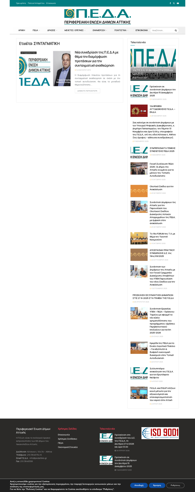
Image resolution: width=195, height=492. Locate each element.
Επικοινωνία (51, 3)
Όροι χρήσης (21, 3)
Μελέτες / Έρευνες (74, 30)
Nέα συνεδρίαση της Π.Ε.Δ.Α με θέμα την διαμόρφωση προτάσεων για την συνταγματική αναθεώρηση (96, 59)
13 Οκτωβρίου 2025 (158, 243)
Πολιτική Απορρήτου (36, 3)
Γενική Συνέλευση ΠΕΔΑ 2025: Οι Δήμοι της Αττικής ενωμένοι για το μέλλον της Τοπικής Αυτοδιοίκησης (162, 169)
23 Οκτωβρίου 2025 (158, 193)
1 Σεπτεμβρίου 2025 (159, 288)
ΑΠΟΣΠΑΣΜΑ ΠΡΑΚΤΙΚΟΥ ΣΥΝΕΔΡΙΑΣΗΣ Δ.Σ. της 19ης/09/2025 (162, 253)
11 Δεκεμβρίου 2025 (158, 99)
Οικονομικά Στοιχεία (68, 447)
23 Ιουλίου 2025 (157, 336)
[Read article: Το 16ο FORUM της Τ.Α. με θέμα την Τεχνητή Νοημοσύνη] (139, 238)
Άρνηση (157, 485)
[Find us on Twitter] (174, 3)
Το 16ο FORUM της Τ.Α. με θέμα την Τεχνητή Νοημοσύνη (162, 236)
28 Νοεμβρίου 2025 (158, 116)
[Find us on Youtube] (178, 3)
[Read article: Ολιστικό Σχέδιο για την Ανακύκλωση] (139, 191)
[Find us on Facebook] (170, 3)
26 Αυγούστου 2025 (141, 302)
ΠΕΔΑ (35, 30)
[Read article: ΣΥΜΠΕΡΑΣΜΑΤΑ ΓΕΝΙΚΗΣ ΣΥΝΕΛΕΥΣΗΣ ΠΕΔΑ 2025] (139, 153)
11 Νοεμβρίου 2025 (141, 141)
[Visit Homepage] (97, 17)
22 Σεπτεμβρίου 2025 (159, 260)
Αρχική (21, 30)
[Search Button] (176, 30)
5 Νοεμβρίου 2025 (158, 155)
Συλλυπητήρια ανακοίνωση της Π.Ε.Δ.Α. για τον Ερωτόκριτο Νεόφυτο (161, 373)
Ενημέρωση (99, 30)
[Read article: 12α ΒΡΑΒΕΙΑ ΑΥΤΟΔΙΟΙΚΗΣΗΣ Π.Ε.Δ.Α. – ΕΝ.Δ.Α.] (139, 111)
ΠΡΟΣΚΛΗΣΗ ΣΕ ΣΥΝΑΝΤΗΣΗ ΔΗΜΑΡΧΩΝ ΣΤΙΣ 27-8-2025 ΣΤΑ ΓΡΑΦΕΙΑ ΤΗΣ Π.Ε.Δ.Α (153, 297)
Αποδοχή (138, 485)
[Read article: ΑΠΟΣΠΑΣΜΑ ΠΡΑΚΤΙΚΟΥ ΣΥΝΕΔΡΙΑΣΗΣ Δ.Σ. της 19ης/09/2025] (139, 255)
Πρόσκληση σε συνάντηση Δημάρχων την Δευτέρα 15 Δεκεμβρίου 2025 (163, 91)
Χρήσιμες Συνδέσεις (67, 438)
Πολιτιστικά (120, 30)
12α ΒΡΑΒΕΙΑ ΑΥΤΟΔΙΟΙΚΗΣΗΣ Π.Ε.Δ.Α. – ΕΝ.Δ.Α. (162, 109)
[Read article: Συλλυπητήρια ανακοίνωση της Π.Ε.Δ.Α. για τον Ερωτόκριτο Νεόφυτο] (139, 373)
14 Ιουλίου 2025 (157, 381)
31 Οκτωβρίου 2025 (158, 179)
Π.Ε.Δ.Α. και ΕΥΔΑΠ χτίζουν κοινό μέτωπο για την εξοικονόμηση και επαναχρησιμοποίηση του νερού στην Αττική (162, 394)
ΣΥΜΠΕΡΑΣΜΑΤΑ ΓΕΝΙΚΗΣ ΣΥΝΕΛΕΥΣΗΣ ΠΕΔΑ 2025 (162, 150)
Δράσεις (51, 30)
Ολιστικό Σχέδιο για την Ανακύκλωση (162, 188)
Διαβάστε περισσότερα (89, 91)
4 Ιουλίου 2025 (156, 404)
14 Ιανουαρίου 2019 (83, 70)
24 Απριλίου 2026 (140, 78)
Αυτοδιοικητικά (28, 53)
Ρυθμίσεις (175, 485)
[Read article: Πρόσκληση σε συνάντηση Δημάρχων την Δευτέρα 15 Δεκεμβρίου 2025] (139, 91)
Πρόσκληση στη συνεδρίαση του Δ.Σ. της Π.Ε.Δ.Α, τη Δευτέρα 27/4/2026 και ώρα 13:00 (153, 70)
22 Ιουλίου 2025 (157, 362)
